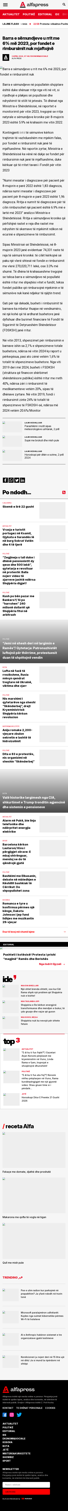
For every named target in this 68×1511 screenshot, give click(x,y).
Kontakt (8, 1408)
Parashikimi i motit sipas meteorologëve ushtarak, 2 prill (42, 427)
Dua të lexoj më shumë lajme (18, 932)
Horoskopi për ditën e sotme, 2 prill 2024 (44, 456)
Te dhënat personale (29, 1408)
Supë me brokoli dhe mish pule (42, 440)
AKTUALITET (11, 14)
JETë (6, 1449)
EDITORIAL (45, 14)
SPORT (7, 1460)
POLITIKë (29, 14)
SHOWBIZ (8, 1457)
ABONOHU (10, 1492)
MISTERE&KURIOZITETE (17, 1453)
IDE (57, 14)
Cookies (50, 1408)
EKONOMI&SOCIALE (14, 1438)
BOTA (6, 1446)
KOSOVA (7, 1442)
